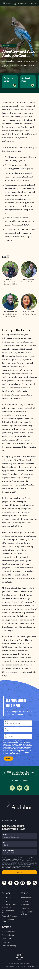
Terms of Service (23, 742)
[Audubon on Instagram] (4, 883)
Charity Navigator (19, 955)
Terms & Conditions (15, 753)
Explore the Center (9, 79)
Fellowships (25, 901)
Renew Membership (9, 946)
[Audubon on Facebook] (10, 883)
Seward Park (10, 45)
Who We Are (6, 898)
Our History (6, 901)
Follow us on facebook (12, 788)
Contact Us (25, 908)
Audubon (20, 805)
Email (6, 721)
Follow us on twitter (19, 788)
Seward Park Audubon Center (19, 4)
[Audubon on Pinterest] (35, 883)
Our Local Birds (25, 79)
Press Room (25, 905)
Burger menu (35, 3)
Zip (6, 728)
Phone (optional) (9, 735)
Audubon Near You (9, 932)
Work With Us (26, 898)
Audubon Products (9, 935)
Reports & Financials (9, 916)
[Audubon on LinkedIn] (22, 883)
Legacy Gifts (6, 942)
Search (32, 3)
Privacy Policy (12, 742)
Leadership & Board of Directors (9, 906)
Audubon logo (6, 3)
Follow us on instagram (26, 788)
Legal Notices (9, 966)
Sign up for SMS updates (27, 913)
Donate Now (6, 939)
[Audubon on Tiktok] (29, 883)
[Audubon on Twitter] (16, 883)
